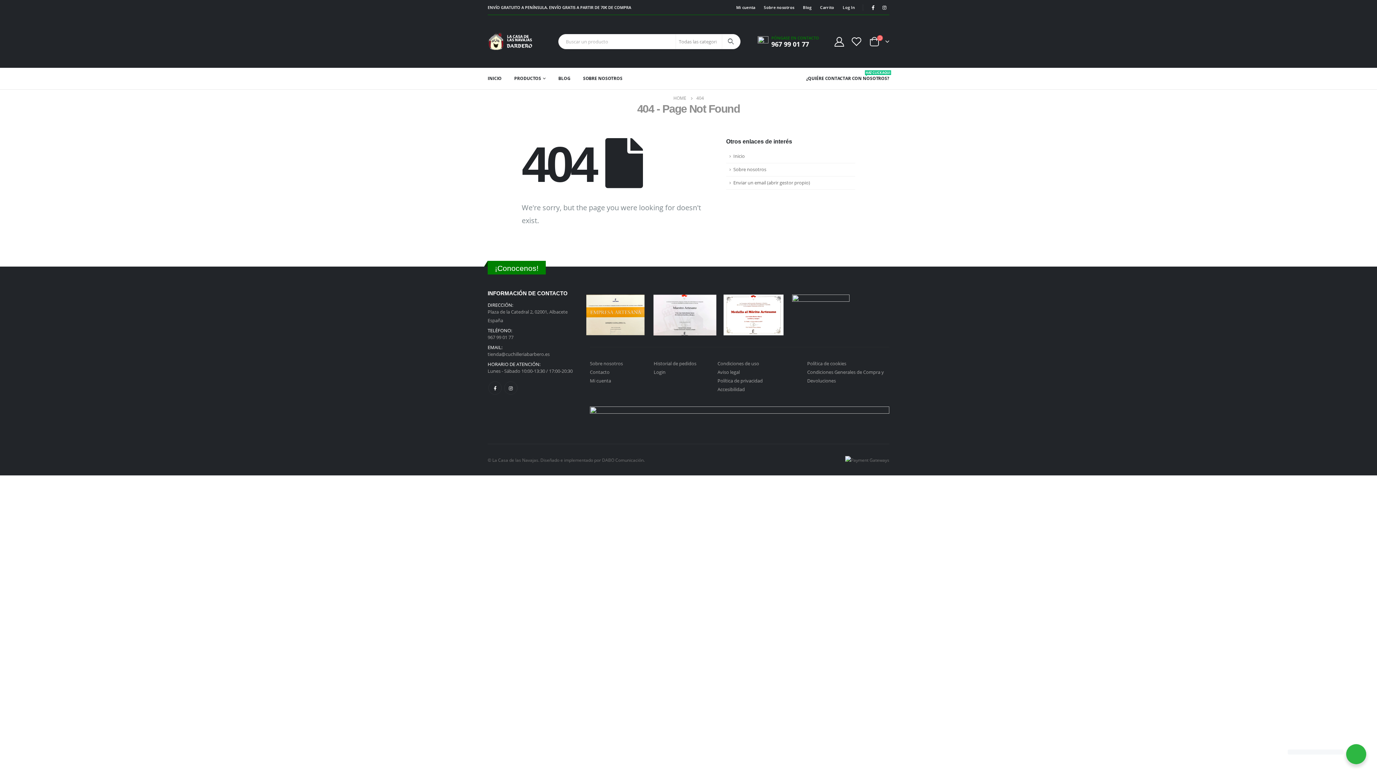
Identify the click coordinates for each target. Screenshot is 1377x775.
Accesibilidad (731, 389)
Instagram (510, 388)
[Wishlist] (856, 41)
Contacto (600, 372)
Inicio (495, 78)
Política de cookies (826, 363)
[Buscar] (730, 41)
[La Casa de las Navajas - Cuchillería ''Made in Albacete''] (510, 41)
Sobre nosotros (779, 7)
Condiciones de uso (738, 363)
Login (660, 372)
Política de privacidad (740, 380)
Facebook (495, 388)
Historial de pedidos (675, 363)
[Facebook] (873, 7)
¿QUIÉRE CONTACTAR (828, 78)
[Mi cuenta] (839, 41)
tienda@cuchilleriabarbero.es (519, 354)
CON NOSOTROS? (870, 75)
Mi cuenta (745, 7)
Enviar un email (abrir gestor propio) (771, 183)
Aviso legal (729, 372)
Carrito (827, 7)
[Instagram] (884, 7)
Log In (849, 7)
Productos (527, 78)
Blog (807, 7)
